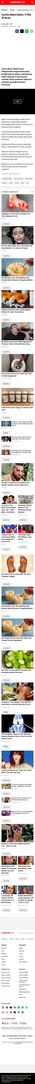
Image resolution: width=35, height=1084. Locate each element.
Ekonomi (4, 948)
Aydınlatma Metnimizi (16, 1080)
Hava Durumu (5, 972)
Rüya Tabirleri (5, 983)
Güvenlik (4, 183)
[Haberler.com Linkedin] (18, 1007)
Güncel (12, 10)
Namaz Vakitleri (5, 975)
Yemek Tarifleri (5, 986)
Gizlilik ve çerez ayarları (8, 1042)
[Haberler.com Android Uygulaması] (14, 1023)
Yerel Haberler (29, 178)
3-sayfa (11, 183)
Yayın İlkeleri (30, 939)
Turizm (21, 956)
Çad (27, 183)
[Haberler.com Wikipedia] (6, 1012)
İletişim (17, 939)
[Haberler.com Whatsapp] (22, 1007)
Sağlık (20, 948)
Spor (2, 951)
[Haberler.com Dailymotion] (22, 1012)
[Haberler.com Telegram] (18, 1012)
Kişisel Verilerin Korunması (23, 981)
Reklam (11, 939)
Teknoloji (21, 951)
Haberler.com (5, 969)
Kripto (3, 959)
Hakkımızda (4, 939)
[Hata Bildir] (18, 1042)
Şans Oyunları (5, 980)
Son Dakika (4, 956)
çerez (3, 1077)
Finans (21, 953)
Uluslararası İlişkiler (7, 178)
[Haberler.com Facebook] (6, 1007)
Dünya (22, 183)
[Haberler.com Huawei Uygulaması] (23, 1023)
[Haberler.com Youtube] (10, 1012)
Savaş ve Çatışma (18, 178)
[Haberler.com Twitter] (10, 1007)
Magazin (3, 953)
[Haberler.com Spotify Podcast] (26, 1007)
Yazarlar (21, 959)
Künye (23, 939)
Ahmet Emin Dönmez (14, 174)
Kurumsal (22, 969)
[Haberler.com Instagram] (14, 1007)
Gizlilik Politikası (23, 975)
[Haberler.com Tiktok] (14, 1012)
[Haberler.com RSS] (2, 1012)
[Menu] (2, 2)
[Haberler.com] (7, 933)
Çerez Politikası (23, 978)
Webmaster (22, 989)
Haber (11, 1038)
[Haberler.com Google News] (2, 1007)
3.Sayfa (3, 962)
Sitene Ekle (22, 997)
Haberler (4, 945)
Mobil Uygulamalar (24, 992)
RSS (20, 994)
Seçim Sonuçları (6, 978)
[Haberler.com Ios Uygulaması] (5, 1023)
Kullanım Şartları (23, 972)
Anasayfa (4, 10)
